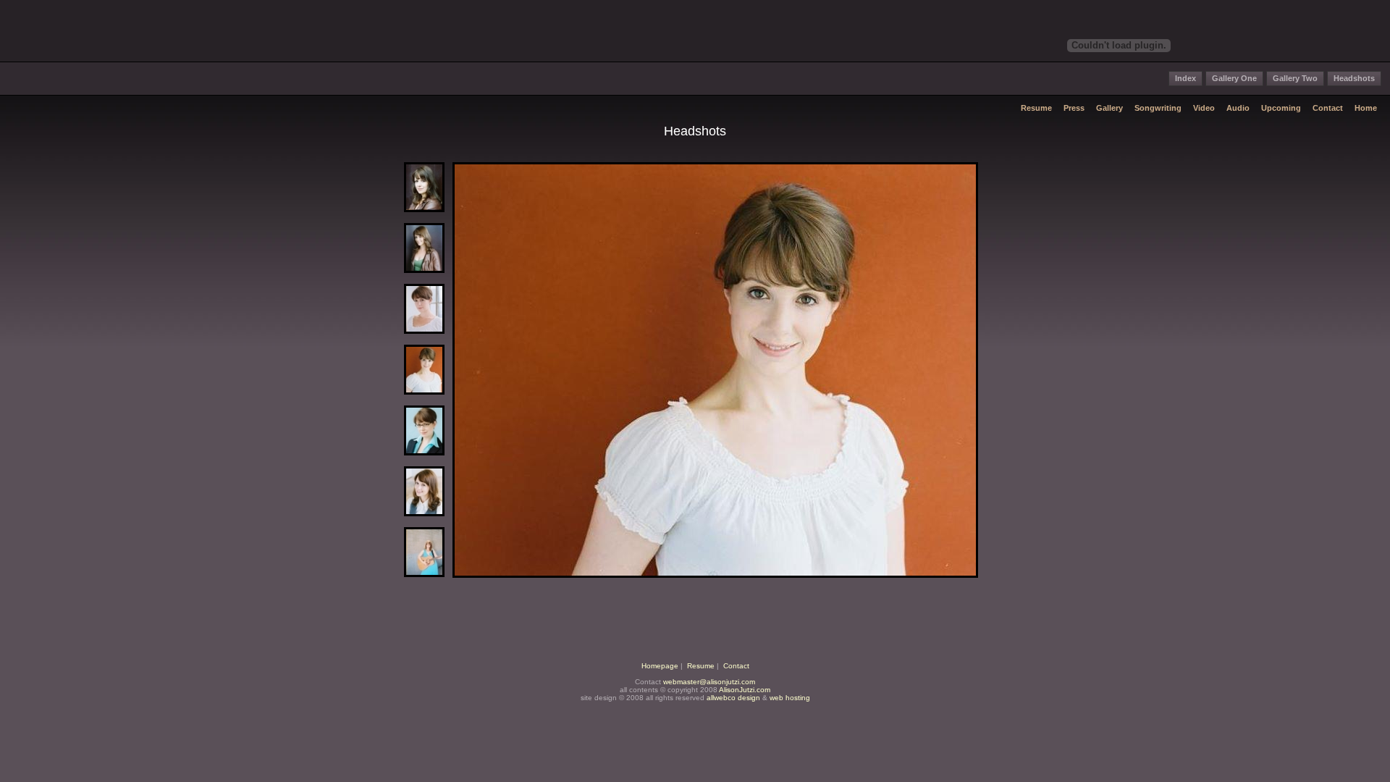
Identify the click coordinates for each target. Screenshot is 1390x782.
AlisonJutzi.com (744, 690)
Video (1204, 108)
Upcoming (1281, 108)
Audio (1238, 108)
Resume (1036, 108)
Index (1185, 78)
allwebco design (733, 698)
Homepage (659, 666)
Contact (1328, 108)
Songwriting (1158, 108)
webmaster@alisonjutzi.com (709, 682)
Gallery (1109, 108)
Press (1073, 108)
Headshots (1354, 78)
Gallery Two (1295, 78)
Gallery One (1234, 78)
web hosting (790, 698)
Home (1366, 108)
